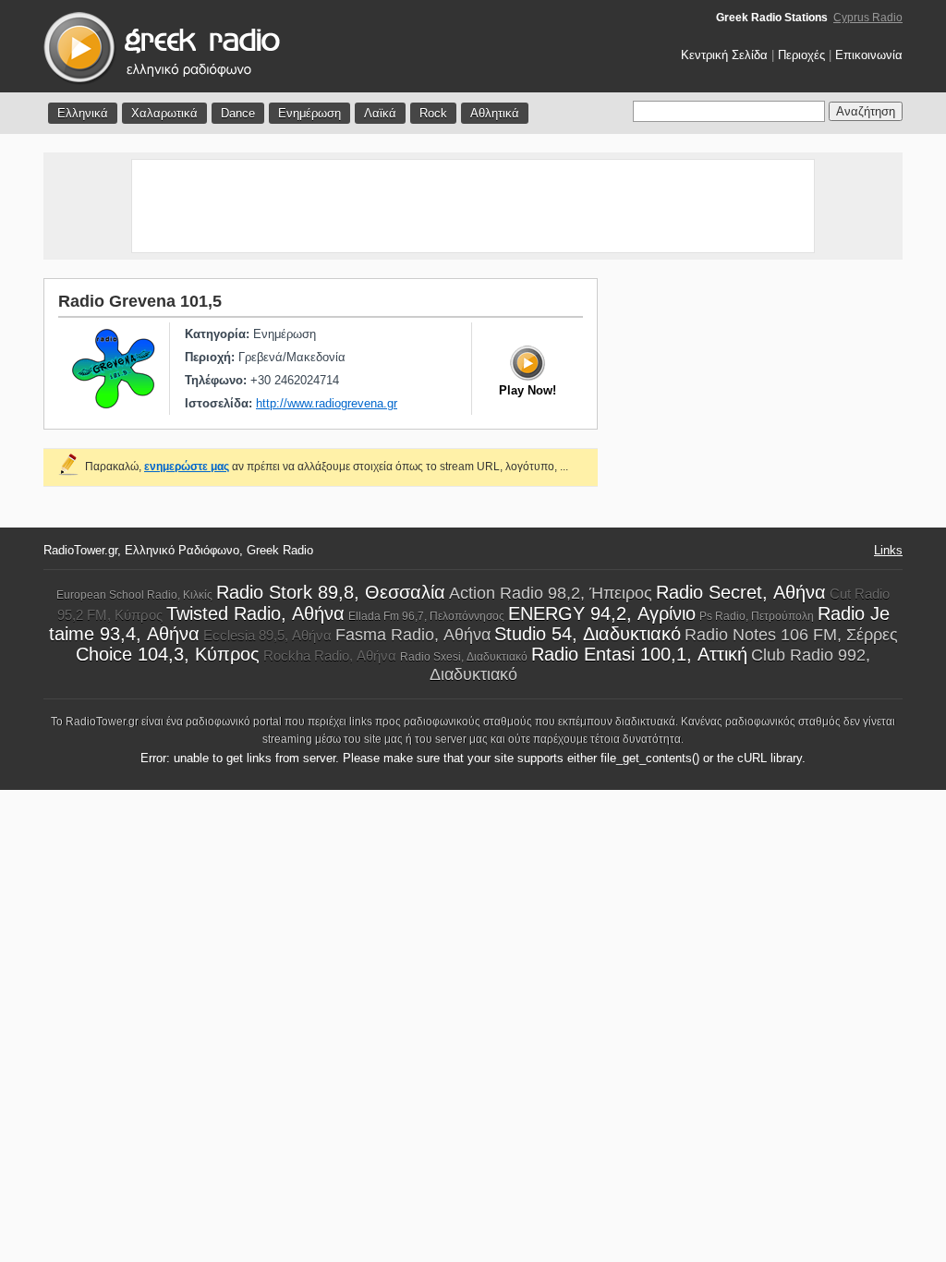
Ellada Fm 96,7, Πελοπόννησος (426, 616)
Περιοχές (801, 55)
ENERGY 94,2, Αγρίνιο (602, 613)
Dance (238, 113)
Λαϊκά (380, 113)
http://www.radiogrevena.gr (326, 403)
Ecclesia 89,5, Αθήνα (267, 635)
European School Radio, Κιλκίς (134, 595)
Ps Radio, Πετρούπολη (756, 616)
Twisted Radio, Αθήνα (255, 613)
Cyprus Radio (868, 17)
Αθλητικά (494, 113)
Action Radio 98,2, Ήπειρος (550, 593)
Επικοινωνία (869, 55)
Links (888, 550)
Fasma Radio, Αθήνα (413, 634)
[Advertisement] (473, 206)
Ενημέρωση (309, 113)
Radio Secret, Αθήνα (741, 592)
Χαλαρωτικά (164, 113)
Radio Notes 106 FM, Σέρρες (791, 634)
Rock (433, 113)
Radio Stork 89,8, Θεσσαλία (330, 592)
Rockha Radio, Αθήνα (329, 655)
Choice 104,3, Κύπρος (168, 654)
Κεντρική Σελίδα (724, 55)
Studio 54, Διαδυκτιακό (587, 634)
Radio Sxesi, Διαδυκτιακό (464, 656)
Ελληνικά (82, 113)
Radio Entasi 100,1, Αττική (639, 654)
